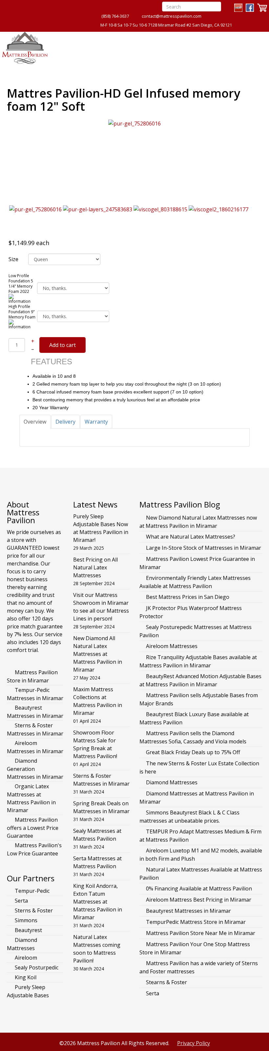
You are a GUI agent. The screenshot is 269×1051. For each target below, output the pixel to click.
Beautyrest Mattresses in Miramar (35, 711)
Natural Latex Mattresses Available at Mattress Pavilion (200, 873)
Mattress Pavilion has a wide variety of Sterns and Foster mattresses (198, 967)
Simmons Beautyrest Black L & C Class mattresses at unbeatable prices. (189, 816)
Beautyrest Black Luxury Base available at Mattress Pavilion (194, 718)
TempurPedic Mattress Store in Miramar (196, 922)
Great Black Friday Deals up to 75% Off (193, 752)
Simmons (25, 920)
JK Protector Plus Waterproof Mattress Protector (190, 612)
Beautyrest (27, 930)
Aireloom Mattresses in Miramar (35, 747)
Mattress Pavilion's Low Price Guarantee (34, 849)
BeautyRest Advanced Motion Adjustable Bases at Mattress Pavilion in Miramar (200, 680)
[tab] (35, 422)
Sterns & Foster (33, 910)
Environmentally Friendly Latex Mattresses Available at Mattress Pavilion (195, 582)
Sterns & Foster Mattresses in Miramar (35, 729)
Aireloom (25, 957)
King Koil (24, 977)
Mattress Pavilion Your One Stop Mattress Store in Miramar (194, 948)
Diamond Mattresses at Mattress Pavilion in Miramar (196, 797)
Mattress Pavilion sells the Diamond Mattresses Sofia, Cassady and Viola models (192, 737)
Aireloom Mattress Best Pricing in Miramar (198, 899)
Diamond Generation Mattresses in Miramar (35, 768)
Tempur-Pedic (31, 890)
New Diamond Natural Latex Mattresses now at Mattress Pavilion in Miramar (198, 521)
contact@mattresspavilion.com (171, 16)
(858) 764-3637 (115, 16)
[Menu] (257, 46)
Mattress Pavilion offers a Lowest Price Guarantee (32, 827)
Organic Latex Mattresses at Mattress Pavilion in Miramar (31, 798)
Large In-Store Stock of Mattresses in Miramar (203, 547)
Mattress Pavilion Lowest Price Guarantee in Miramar (197, 563)
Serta (20, 900)
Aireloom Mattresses (171, 646)
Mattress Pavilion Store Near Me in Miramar (200, 933)
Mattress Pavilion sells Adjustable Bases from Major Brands (198, 699)
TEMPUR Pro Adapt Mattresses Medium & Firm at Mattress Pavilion (200, 835)
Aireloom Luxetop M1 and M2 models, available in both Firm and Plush (200, 854)
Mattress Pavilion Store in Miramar (32, 676)
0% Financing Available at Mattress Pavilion (199, 888)
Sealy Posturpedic (35, 967)
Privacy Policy (193, 1043)
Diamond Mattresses (22, 944)
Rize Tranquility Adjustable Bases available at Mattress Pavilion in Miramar (198, 661)
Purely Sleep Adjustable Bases (28, 991)
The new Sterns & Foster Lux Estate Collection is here (199, 767)
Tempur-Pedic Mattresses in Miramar (35, 694)
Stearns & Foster (166, 982)
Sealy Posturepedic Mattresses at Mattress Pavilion (195, 631)
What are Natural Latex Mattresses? (190, 536)
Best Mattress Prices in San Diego (187, 597)
